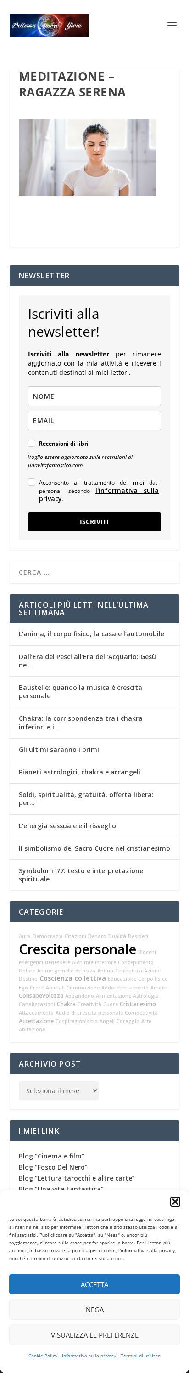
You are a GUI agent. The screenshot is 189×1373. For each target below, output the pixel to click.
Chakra (66, 1004)
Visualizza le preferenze (95, 1334)
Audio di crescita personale (89, 1013)
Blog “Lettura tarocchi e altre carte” (77, 1178)
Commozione (83, 987)
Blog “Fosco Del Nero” (53, 1167)
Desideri (138, 936)
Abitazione (32, 1029)
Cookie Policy (42, 1355)
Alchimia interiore (94, 962)
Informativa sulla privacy (89, 1355)
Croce (37, 987)
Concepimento (136, 962)
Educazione (122, 979)
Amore (158, 987)
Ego (23, 987)
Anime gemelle (55, 970)
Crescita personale (77, 949)
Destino (28, 979)
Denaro (97, 936)
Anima (105, 970)
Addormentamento (125, 987)
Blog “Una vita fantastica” (61, 1189)
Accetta (94, 1284)
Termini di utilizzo (141, 1355)
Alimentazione (113, 996)
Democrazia (48, 936)
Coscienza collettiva (72, 978)
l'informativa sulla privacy (99, 494)
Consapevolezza (41, 996)
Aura (25, 936)
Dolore (27, 970)
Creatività (89, 1004)
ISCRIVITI (94, 521)
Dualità (117, 936)
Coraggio (128, 1021)
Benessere (57, 962)
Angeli (107, 1021)
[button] (175, 1201)
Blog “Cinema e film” (51, 1156)
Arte (146, 1021)
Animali (55, 987)
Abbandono (79, 996)
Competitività (141, 1013)
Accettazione (36, 1021)
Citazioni (75, 936)
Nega (95, 1309)
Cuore (110, 1004)
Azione (152, 970)
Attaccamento (36, 1013)
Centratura (128, 970)
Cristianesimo (138, 1004)
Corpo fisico (153, 979)
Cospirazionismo (77, 1021)
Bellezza (85, 970)
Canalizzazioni (37, 1004)
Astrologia (146, 996)
